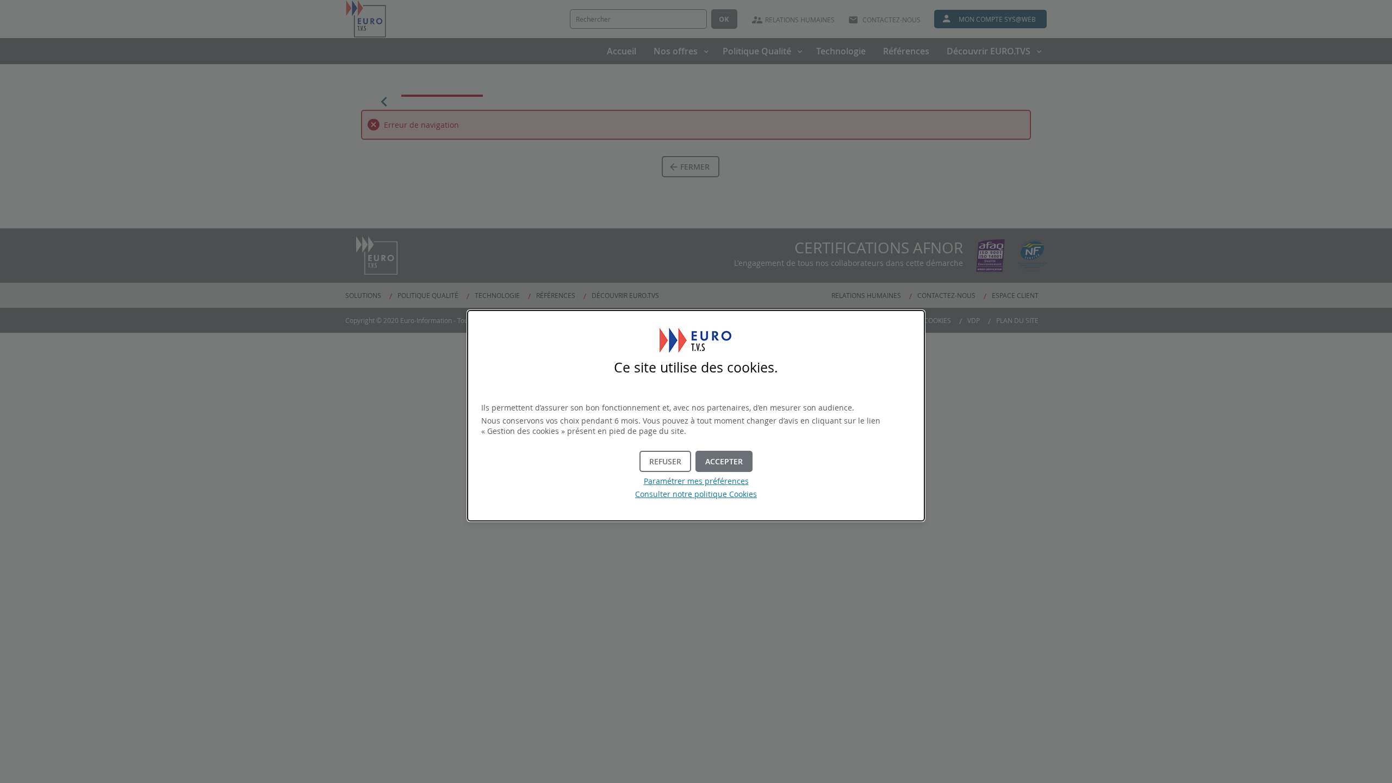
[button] (724, 461)
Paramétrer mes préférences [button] (696, 481)
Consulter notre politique (696, 494)
